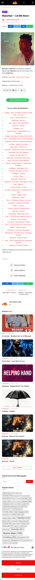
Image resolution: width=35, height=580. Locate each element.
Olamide (14, 521)
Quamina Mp (8, 526)
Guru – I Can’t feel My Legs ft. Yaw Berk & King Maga (18, 139)
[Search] (32, 2)
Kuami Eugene (21, 512)
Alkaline (18, 493)
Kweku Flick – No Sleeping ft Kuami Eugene (18, 158)
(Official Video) (8, 493)
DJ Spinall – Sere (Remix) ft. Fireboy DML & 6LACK (18, 136)
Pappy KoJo (16, 523)
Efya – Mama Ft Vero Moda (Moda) (18, 123)
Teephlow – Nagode (8, 411)
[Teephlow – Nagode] (17, 398)
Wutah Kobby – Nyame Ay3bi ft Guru (18, 214)
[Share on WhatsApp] (30, 26)
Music (5, 11)
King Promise (7, 509)
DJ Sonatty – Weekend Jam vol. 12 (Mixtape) (16, 336)
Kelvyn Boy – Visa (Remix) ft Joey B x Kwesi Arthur (18, 149)
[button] (32, 547)
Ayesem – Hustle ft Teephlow (18, 227)
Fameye (26, 501)
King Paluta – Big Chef (18, 211)
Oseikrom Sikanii (23, 521)
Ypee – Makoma (18, 184)
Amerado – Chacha (8, 461)
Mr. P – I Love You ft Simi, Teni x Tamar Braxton (18, 224)
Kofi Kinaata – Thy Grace (18, 173)
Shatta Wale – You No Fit (9, 292)
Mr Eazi (6, 521)
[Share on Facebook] (11, 26)
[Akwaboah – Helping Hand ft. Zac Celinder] (17, 373)
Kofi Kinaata (18, 509)
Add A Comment (17, 467)
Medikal (24, 518)
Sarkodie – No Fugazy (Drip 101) (18, 155)
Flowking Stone (8, 504)
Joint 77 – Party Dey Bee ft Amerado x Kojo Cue (18, 216)
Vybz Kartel (16, 540)
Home (3, 7)
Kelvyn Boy (15, 506)
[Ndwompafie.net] (15, 2)
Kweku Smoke (18, 514)
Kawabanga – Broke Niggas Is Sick (18, 168)
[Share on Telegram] (24, 26)
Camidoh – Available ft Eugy (18, 195)
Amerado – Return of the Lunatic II (13, 436)
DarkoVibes (26, 498)
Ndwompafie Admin (13, 19)
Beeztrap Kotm (18, 495)
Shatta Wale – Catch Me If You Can (13, 361)
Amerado (7, 496)
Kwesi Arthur (9, 518)
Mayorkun (5, 259)
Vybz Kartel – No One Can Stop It (19, 238)
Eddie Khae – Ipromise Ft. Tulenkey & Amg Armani (18, 141)
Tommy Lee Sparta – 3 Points (18, 187)
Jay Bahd (25, 504)
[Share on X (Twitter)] (17, 26)
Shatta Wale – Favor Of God (18, 179)
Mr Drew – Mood (18, 176)
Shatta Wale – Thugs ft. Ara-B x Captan (18, 77)
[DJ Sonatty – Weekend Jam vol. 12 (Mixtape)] (17, 323)
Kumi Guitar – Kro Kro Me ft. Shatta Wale (18, 230)
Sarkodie (17, 529)
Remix (23, 526)
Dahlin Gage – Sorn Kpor (18, 120)
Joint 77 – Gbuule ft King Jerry (18, 117)
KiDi (24, 506)
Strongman (23, 537)
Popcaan (25, 523)
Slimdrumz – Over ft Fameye (18, 219)
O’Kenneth (7, 523)
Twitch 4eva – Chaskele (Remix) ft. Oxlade (18, 222)
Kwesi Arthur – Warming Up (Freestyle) (18, 203)
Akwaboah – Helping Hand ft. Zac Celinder (15, 386)
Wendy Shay (27, 540)
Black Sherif (6, 498)
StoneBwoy (9, 537)
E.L (13, 501)
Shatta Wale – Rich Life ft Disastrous (18, 152)
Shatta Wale (12, 533)
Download (19, 85)
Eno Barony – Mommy (18, 126)
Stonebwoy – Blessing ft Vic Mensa (18, 171)
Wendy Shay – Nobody (18, 197)
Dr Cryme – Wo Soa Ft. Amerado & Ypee (18, 208)
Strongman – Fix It (18, 128)
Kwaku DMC (7, 514)
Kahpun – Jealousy (18, 205)
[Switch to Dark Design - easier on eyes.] (24, 2)
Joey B (6, 506)
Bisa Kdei (26, 495)
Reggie (16, 526)
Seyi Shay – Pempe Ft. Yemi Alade (18, 144)
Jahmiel (17, 504)
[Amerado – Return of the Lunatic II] (17, 423)
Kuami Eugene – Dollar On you (18, 147)
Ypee (14, 543)
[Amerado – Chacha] (17, 448)
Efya (19, 501)
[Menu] (3, 2)
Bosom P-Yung (16, 498)
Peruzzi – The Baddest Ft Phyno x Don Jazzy (18, 200)
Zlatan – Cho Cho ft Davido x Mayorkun (18, 160)
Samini (6, 529)
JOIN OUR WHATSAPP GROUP (18, 100)
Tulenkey (6, 540)
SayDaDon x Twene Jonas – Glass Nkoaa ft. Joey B (18, 182)
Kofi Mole (7, 512)
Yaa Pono (6, 543)
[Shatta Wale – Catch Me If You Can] (17, 348)
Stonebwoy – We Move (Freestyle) (18, 245)
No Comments (7, 22)
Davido (6, 501)
